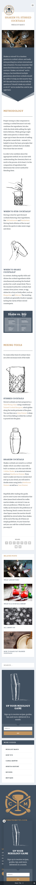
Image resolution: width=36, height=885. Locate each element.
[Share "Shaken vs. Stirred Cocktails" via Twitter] (10, 543)
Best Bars (9, 778)
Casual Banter (11, 761)
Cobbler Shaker (8, 471)
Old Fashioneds (11, 220)
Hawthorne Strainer (17, 474)
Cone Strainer (23, 485)
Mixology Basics (18, 25)
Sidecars (18, 295)
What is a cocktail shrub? (15, 604)
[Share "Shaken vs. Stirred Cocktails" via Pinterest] (22, 543)
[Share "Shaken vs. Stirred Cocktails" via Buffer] (29, 543)
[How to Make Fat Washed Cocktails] (18, 640)
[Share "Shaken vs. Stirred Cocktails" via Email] (16, 547)
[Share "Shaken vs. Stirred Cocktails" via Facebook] (6, 543)
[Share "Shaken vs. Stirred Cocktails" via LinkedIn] (26, 543)
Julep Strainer (22, 413)
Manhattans (25, 220)
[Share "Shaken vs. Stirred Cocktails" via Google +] (14, 543)
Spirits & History (12, 766)
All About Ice (9, 627)
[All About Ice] (18, 616)
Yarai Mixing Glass (10, 405)
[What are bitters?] (18, 568)
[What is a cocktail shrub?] (18, 592)
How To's (9, 755)
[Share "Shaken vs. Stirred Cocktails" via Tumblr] (18, 543)
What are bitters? (11, 580)
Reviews (9, 772)
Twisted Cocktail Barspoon (13, 407)
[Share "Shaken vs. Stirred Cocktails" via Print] (20, 547)
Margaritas (7, 295)
